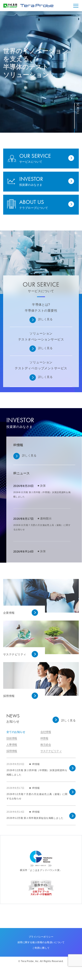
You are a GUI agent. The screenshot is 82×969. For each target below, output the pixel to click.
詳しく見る (45, 319)
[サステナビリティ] (45, 633)
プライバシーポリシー (41, 936)
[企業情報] (45, 592)
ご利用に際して (41, 948)
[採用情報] (45, 675)
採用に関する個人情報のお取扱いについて (41, 942)
